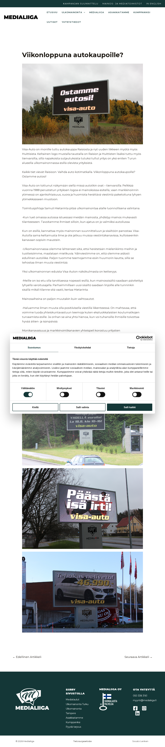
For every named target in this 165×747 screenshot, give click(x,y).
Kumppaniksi (141, 12)
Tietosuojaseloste (82, 741)
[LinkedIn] (137, 713)
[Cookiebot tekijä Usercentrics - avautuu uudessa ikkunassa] (138, 338)
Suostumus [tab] (34, 347)
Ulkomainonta (72, 12)
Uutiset (52, 22)
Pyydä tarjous (73, 726)
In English (153, 3)
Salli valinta (82, 407)
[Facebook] (135, 708)
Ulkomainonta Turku (77, 704)
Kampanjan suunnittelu (80, 3)
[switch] (64, 394)
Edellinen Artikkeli (27, 657)
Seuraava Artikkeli (138, 657)
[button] (83, 12)
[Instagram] (144, 708)
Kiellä (35, 407)
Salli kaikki (130, 407)
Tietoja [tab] (131, 347)
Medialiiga (96, 12)
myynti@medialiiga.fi (145, 700)
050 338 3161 (140, 695)
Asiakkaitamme (118, 12)
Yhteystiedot (71, 22)
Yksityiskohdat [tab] (82, 347)
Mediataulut (72, 699)
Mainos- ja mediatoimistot (122, 3)
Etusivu (52, 12)
